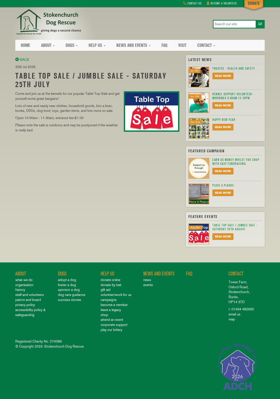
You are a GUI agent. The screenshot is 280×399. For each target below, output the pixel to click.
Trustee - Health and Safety (233, 68)
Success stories (69, 300)
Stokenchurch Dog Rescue (48, 22)
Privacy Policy (25, 305)
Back (24, 60)
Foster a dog (67, 285)
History (20, 290)
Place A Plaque (223, 185)
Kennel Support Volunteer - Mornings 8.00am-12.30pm (233, 96)
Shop (104, 315)
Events (148, 285)
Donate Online (110, 280)
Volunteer (224, 3)
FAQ (164, 45)
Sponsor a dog (69, 290)
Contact (194, 3)
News (147, 280)
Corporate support (114, 325)
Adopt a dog (67, 280)
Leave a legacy (111, 310)
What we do (24, 280)
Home (25, 45)
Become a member (114, 305)
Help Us (95, 45)
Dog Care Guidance (71, 295)
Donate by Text (111, 285)
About (46, 45)
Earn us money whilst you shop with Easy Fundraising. (235, 162)
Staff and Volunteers (29, 295)
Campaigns (109, 300)
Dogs (70, 45)
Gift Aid (105, 290)
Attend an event (112, 320)
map (232, 319)
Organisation (24, 285)
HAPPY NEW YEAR (223, 120)
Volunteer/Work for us (116, 295)
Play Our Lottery (111, 330)
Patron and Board (28, 300)
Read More (223, 75)
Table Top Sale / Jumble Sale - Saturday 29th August (234, 227)
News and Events (131, 45)
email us (234, 314)
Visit (182, 45)
